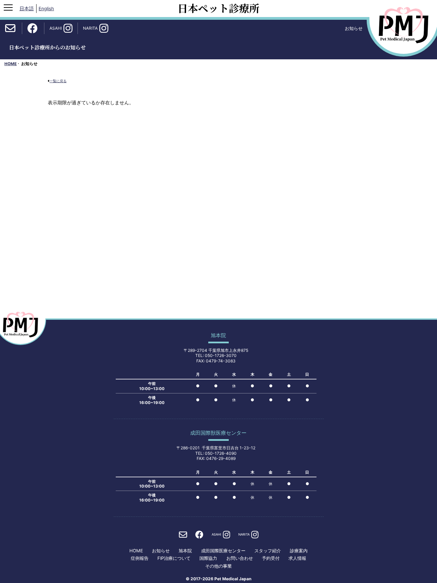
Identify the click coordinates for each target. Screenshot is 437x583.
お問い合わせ (239, 558)
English (46, 8)
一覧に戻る (58, 81)
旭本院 (185, 550)
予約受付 (271, 558)
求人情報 (297, 558)
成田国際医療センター (223, 550)
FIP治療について (174, 558)
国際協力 (208, 558)
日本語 (26, 8)
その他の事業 (218, 566)
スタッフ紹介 (267, 550)
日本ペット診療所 (218, 7)
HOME (10, 63)
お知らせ (161, 550)
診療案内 (299, 550)
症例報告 (140, 558)
